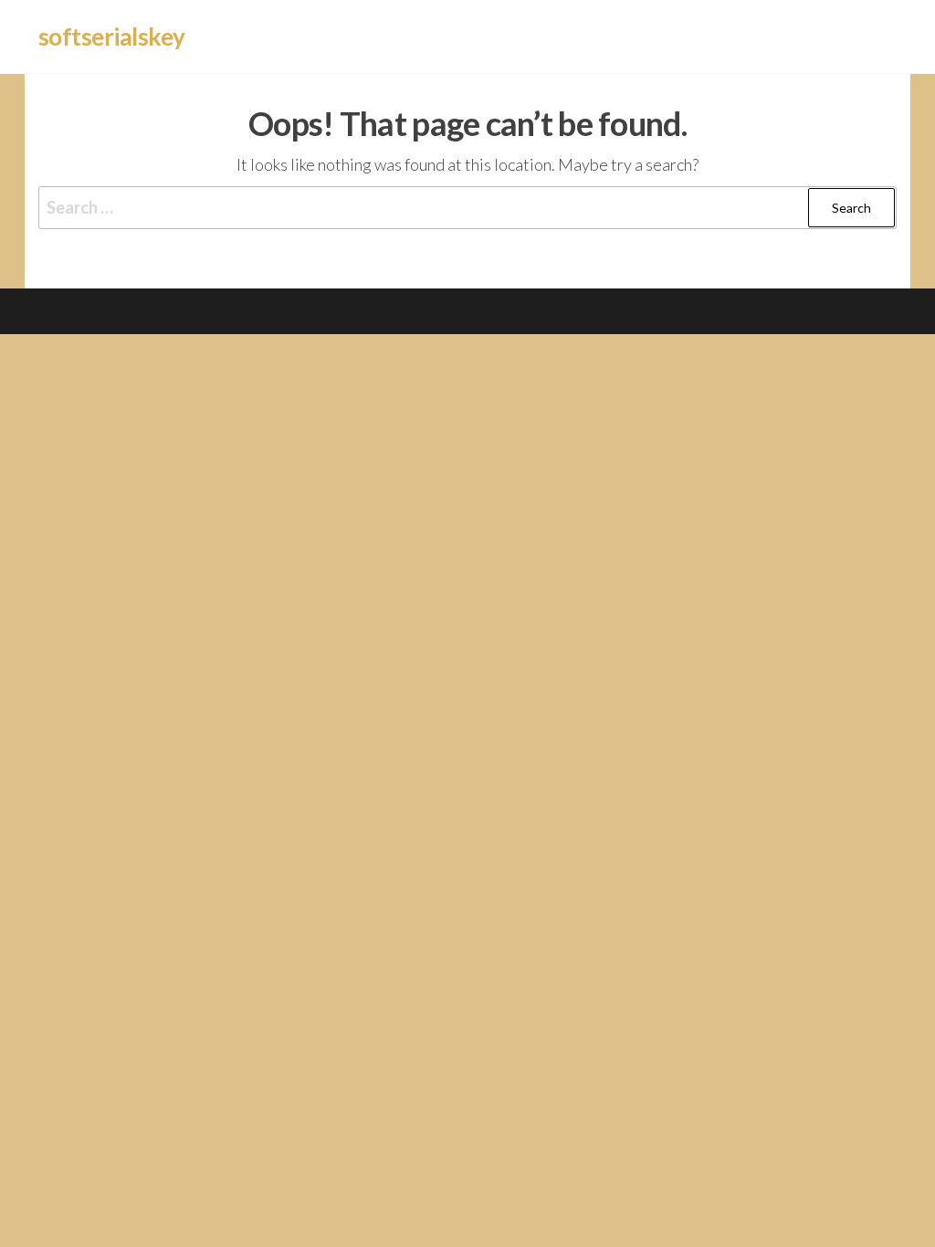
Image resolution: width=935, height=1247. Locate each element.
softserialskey (111, 36)
